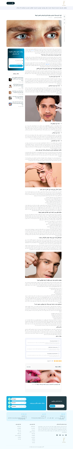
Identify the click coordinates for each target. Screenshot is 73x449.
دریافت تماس (16, 65)
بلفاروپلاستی (19, 428)
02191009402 (14, 402)
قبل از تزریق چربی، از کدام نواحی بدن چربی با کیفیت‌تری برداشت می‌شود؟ (48, 384)
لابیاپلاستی (31, 7)
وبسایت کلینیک (10, 3)
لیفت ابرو (32, 50)
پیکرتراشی (65, 7)
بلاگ (21, 7)
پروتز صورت (43, 7)
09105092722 (14, 406)
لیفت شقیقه (19, 433)
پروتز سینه (19, 439)
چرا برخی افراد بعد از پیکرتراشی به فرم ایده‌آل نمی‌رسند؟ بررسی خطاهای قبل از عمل (17, 79)
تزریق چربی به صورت (18, 435)
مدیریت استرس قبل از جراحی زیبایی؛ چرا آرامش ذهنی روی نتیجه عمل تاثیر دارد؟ (17, 103)
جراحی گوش (24, 7)
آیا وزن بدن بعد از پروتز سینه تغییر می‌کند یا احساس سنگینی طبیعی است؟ (18, 86)
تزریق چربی (39, 7)
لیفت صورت (47, 64)
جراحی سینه (57, 7)
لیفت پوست (35, 7)
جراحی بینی (28, 7)
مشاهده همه (29, 366)
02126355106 (14, 399)
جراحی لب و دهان (48, 7)
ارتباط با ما (33, 440)
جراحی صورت (61, 7)
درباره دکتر (18, 7)
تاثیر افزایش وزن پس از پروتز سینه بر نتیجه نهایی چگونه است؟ (17, 97)
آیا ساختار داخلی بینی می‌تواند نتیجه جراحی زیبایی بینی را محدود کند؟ (17, 92)
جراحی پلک (53, 7)
